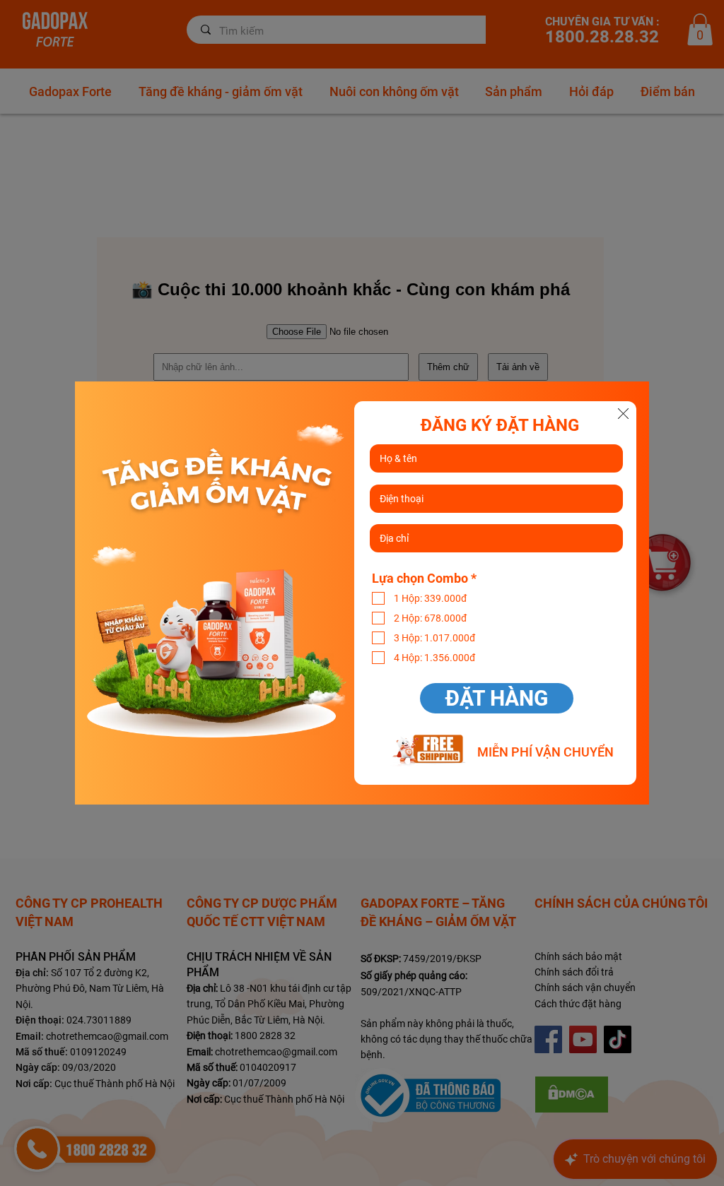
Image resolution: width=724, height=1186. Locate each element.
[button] (623, 413)
